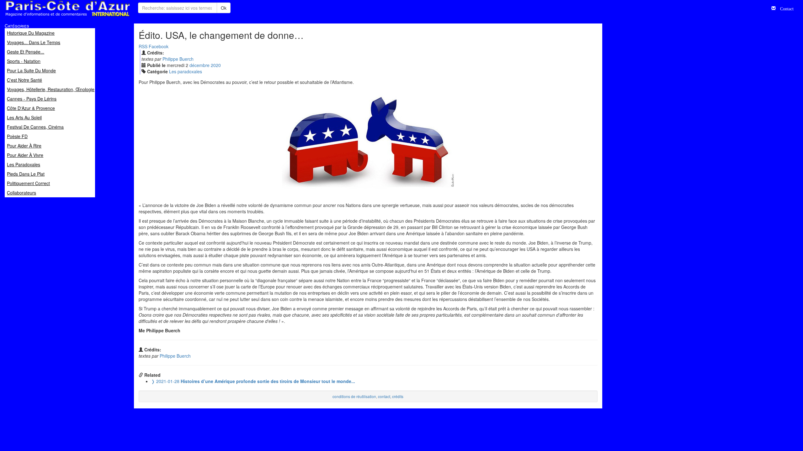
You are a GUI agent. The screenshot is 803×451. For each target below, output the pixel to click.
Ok (223, 8)
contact (384, 396)
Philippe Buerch (178, 59)
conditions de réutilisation (354, 396)
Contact (785, 8)
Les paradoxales (185, 71)
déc (199, 65)
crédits (397, 396)
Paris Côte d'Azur (54, 16)
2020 (216, 65)
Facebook (158, 46)
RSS (143, 46)
